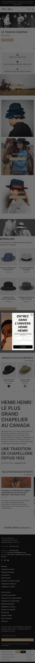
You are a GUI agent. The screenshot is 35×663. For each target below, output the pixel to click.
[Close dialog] (31, 314)
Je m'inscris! (23, 346)
